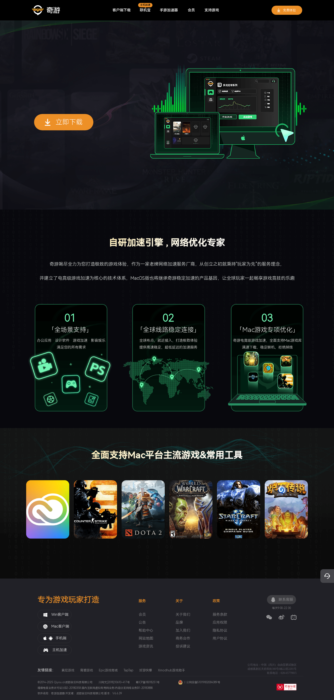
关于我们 (183, 614)
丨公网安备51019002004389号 (202, 682)
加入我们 (183, 630)
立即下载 (69, 122)
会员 (142, 614)
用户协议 (220, 638)
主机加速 (59, 650)
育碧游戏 (86, 670)
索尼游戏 (68, 670)
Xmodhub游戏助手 (171, 670)
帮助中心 (146, 630)
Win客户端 (59, 614)
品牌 (179, 622)
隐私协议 (220, 630)
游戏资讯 (146, 646)
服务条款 (220, 614)
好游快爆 (145, 670)
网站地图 (146, 638)
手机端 (60, 638)
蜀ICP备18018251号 (148, 682)
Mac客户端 (60, 626)
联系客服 (286, 599)
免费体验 (289, 10)
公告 (142, 622)
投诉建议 (183, 646)
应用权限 (220, 622)
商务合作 (183, 638)
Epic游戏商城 (108, 670)
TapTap (128, 670)
